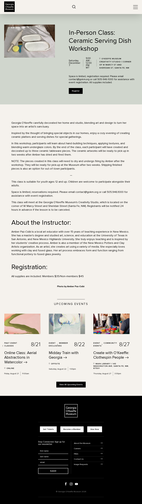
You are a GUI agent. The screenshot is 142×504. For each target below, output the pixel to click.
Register (76, 91)
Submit (53, 471)
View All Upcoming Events (71, 384)
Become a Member (72, 429)
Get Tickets (48, 429)
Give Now (94, 429)
